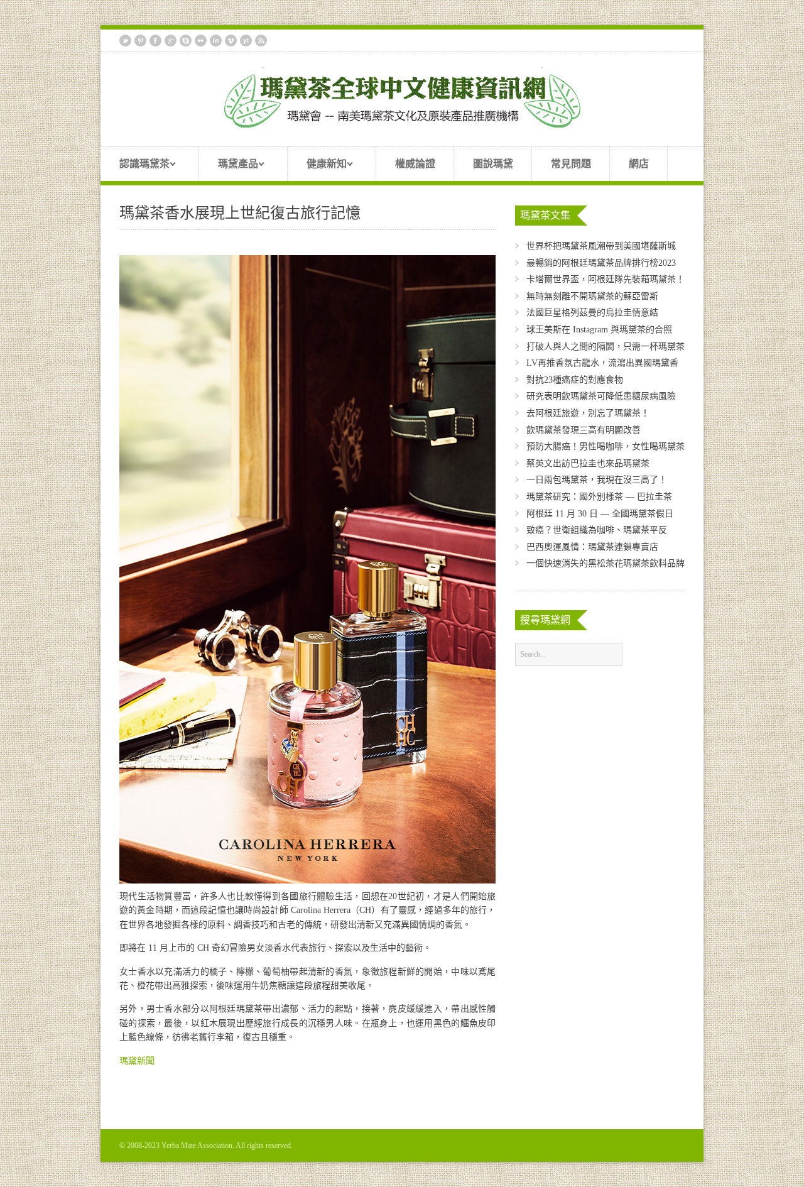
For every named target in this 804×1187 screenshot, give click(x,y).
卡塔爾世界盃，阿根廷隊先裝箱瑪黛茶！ (605, 279)
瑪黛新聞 (137, 1061)
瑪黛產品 (228, 165)
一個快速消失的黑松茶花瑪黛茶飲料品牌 (605, 563)
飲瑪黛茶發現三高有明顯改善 (583, 430)
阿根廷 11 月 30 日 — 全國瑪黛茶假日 (599, 513)
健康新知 (317, 165)
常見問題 (571, 163)
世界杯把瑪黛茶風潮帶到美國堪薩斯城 (601, 246)
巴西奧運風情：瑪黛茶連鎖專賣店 (592, 547)
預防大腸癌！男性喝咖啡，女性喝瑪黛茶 (605, 446)
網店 (639, 163)
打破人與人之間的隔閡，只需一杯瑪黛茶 (605, 346)
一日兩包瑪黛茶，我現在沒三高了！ (596, 479)
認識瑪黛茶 (135, 165)
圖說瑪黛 (493, 163)
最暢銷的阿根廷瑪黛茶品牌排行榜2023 (601, 263)
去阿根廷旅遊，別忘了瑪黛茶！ (587, 413)
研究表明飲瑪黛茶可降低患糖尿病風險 (601, 396)
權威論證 (415, 163)
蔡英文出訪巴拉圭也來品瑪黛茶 (587, 463)
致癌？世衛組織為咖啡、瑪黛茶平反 (596, 530)
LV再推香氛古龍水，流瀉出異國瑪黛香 (602, 363)
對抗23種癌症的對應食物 (574, 380)
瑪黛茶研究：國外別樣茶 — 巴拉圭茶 (599, 496)
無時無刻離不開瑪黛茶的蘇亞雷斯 (592, 296)
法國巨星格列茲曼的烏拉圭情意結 (592, 312)
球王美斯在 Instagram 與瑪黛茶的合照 (599, 329)
